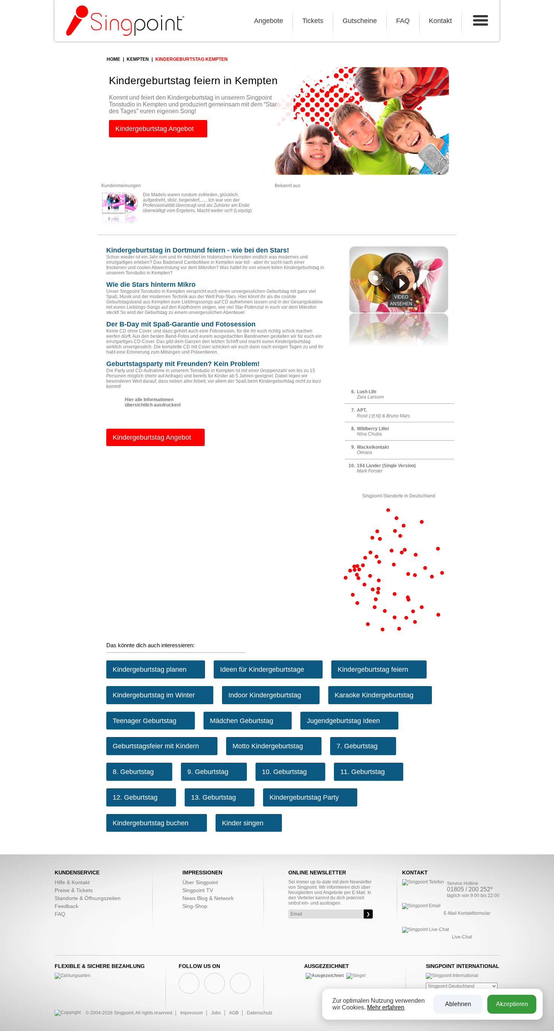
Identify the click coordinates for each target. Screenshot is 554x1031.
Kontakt (440, 21)
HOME (113, 59)
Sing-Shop (194, 906)
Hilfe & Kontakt (72, 882)
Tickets (312, 21)
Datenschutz (259, 1013)
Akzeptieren (512, 1004)
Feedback (66, 906)
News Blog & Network (208, 898)
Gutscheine (360, 21)
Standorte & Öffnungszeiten (88, 898)
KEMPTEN (138, 59)
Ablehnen (458, 1004)
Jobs (216, 1013)
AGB (234, 1013)
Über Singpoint (200, 882)
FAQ (403, 21)
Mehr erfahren (385, 1007)
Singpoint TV (197, 890)
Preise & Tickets (74, 890)
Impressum (191, 1013)
